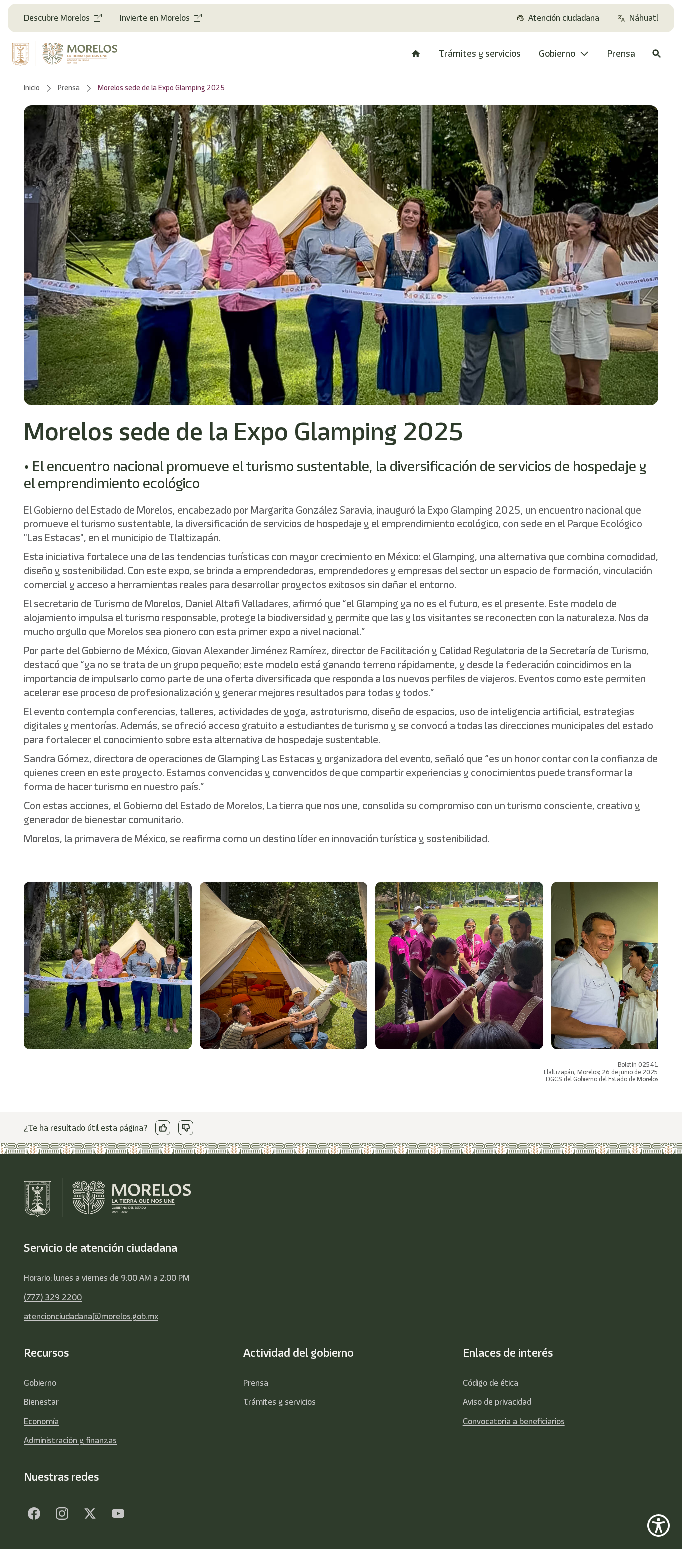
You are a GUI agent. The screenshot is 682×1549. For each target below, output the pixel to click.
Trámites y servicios (279, 1402)
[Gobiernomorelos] (62, 1513)
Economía (41, 1421)
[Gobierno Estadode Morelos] (34, 1513)
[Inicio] (416, 54)
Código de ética (490, 1382)
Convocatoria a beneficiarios (514, 1421)
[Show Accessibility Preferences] (658, 1525)
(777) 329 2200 (53, 1297)
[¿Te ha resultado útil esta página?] (162, 1127)
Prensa (255, 1383)
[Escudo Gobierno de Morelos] (70, 53)
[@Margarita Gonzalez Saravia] (118, 1513)
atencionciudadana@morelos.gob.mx (91, 1316)
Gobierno (40, 1383)
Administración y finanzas (70, 1440)
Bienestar (41, 1402)
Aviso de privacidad (497, 1401)
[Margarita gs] (90, 1513)
